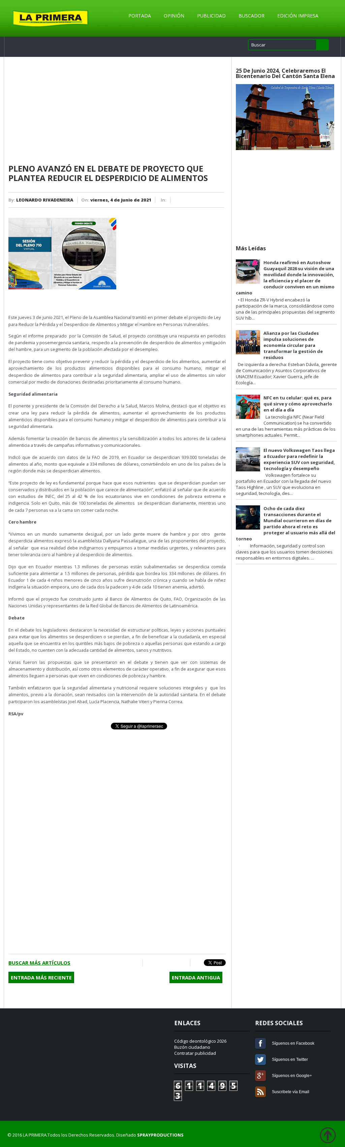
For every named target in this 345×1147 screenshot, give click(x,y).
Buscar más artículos (39, 962)
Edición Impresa (297, 15)
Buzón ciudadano (192, 1047)
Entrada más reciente (41, 977)
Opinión (174, 15)
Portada (139, 15)
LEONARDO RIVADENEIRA (44, 200)
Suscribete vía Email (260, 1091)
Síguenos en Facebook (260, 1043)
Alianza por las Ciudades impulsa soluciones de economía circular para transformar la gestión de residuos (293, 345)
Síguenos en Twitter (260, 1059)
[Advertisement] (117, 111)
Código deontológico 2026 (200, 1041)
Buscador (251, 15)
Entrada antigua (196, 977)
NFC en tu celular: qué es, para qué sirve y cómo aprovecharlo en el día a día (297, 404)
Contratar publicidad (195, 1053)
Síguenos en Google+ (260, 1075)
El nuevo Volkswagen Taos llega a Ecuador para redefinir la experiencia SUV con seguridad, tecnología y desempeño (299, 459)
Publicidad (211, 15)
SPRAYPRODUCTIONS (160, 1135)
